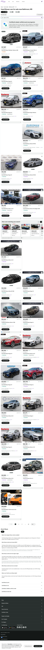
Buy (9, 1)
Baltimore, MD (11, 6)
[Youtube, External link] (21, 627)
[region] (22, 645)
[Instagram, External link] (23, 627)
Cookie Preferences (4, 639)
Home (2, 6)
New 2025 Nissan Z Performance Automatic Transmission (35, 233)
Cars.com (17, 645)
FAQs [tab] (2, 531)
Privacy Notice (3, 634)
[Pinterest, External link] (25, 627)
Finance (23, 1)
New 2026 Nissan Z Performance (15, 233)
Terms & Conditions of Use (5, 632)
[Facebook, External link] (19, 627)
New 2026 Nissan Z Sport (5, 233)
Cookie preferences (28, 646)
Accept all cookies (38, 646)
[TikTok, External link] (18, 627)
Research (17, 1)
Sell (13, 1)
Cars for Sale (6, 6)
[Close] (43, 642)
